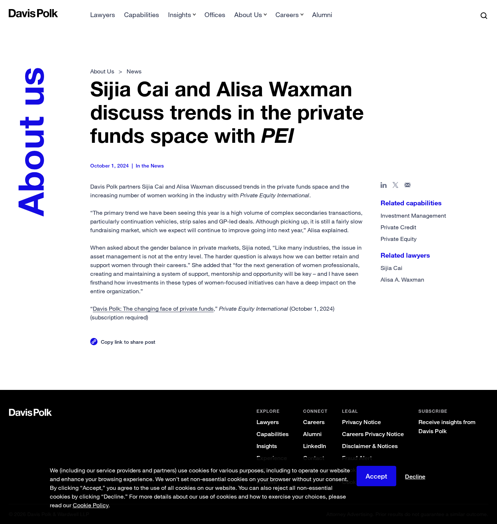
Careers (314, 422)
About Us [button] (248, 15)
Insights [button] (179, 15)
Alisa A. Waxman (402, 279)
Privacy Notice (361, 422)
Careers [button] (287, 15)
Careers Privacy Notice (373, 434)
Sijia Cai (391, 267)
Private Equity (399, 238)
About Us (102, 71)
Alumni (322, 15)
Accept (376, 476)
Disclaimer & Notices (370, 446)
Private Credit (398, 227)
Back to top (456, 360)
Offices (214, 15)
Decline (415, 476)
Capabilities (141, 15)
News (134, 71)
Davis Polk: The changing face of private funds (153, 308)
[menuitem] (102, 17)
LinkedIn (314, 446)
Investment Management (413, 215)
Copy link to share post (128, 342)
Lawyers (102, 15)
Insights (267, 446)
